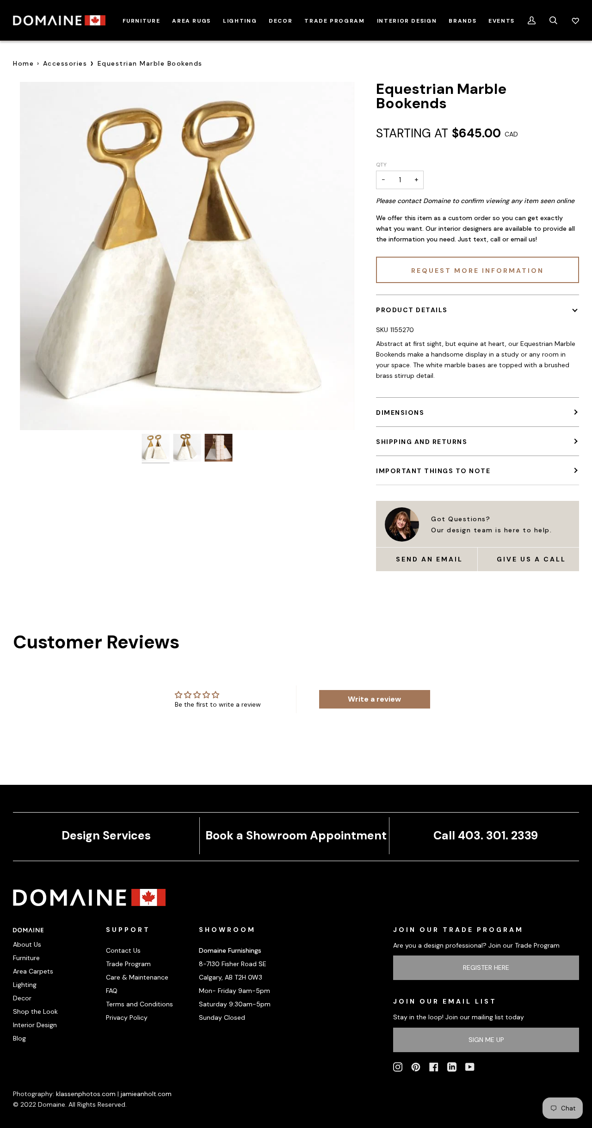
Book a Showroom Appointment (296, 835)
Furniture (26, 958)
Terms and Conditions (139, 1004)
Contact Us (123, 950)
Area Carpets (33, 971)
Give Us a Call (531, 559)
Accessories (65, 63)
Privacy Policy (127, 1017)
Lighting (25, 984)
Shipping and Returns (421, 442)
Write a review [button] (374, 699)
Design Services (106, 835)
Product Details (412, 310)
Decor (22, 998)
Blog (19, 1038)
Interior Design (35, 1025)
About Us (27, 944)
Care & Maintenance (137, 977)
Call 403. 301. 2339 (485, 835)
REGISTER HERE (486, 967)
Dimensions (400, 412)
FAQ (111, 990)
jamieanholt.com (146, 1094)
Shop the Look (35, 1011)
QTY (381, 164)
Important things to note (433, 471)
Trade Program (128, 964)
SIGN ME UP (486, 1040)
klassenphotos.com (86, 1094)
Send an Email (429, 559)
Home (23, 63)
